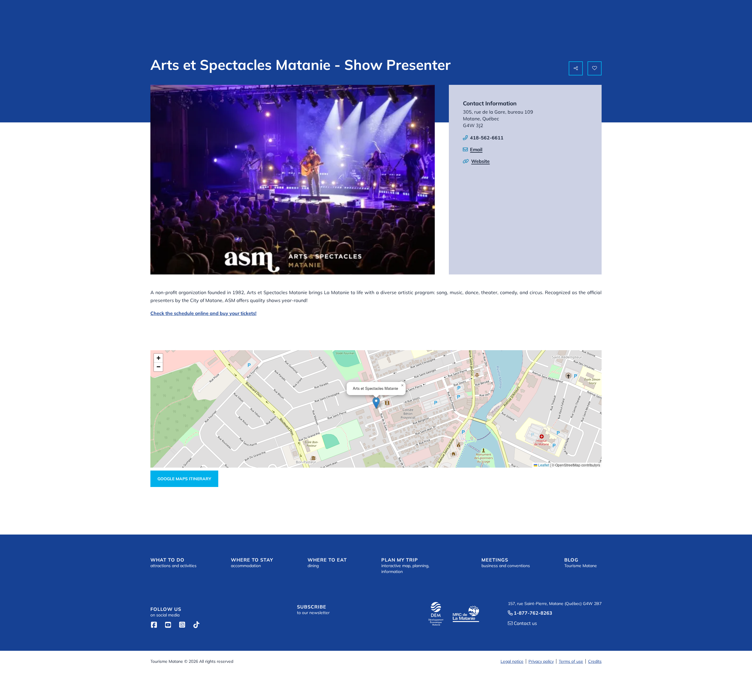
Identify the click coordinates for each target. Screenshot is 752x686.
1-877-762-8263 (530, 613)
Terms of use (571, 661)
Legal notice (512, 661)
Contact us (522, 623)
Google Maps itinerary (184, 478)
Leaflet (543, 464)
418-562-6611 (486, 138)
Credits (595, 661)
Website (480, 161)
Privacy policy (541, 661)
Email (476, 149)
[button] (376, 403)
